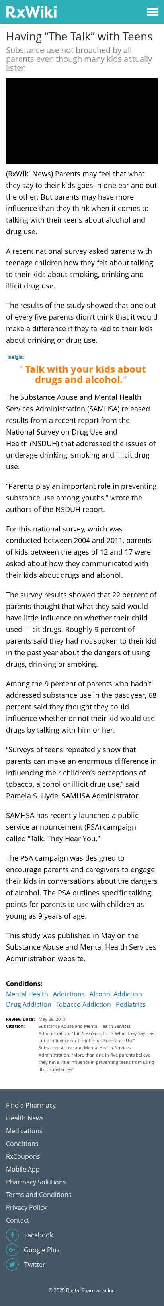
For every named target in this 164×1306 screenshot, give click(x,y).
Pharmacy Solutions (36, 1182)
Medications (24, 1130)
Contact (17, 1220)
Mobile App (23, 1169)
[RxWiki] (31, 11)
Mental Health (27, 994)
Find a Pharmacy (31, 1105)
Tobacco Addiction (83, 1004)
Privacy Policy (26, 1207)
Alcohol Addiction (116, 994)
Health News (25, 1118)
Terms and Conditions (39, 1194)
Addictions (69, 994)
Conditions (22, 1143)
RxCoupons (23, 1156)
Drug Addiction (28, 1004)
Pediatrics (131, 1004)
